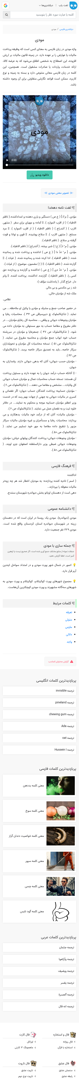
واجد (69, 642)
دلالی (69, 634)
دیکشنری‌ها (47, 5)
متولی (68, 619)
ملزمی (68, 627)
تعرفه (69, 612)
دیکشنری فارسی (66, 29)
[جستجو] (6, 14)
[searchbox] (39, 14)
